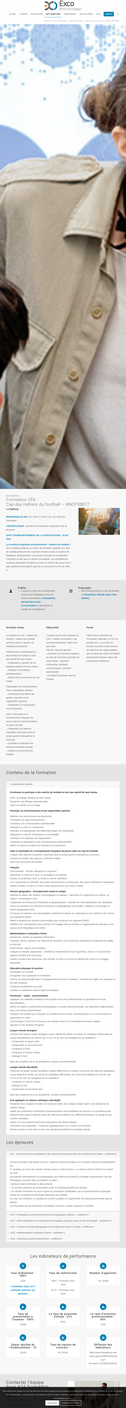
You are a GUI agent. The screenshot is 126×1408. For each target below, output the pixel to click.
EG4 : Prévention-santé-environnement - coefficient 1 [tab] (37, 1239)
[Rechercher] (117, 14)
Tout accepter (52, 1403)
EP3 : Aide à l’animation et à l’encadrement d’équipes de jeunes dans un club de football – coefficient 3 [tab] (61, 1221)
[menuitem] (12, 14)
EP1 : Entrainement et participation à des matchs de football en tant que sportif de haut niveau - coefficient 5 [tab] (64, 1154)
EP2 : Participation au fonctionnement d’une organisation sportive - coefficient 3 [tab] (49, 1215)
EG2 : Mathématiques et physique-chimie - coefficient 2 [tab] (38, 1232)
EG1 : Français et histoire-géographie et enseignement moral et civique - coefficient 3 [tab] (52, 1227)
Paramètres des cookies (70, 1403)
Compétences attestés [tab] (22, 784)
